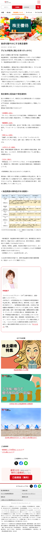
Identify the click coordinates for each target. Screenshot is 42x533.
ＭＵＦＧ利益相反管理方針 (7, 493)
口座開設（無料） (21, 477)
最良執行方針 (25, 496)
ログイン (6, 7)
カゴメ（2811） (7, 159)
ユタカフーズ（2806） (9, 147)
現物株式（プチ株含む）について (12, 450)
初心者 (8, 12)
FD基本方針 (24, 490)
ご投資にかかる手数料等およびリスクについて (12, 500)
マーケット (29, 12)
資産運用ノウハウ (18, 12)
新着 (2, 12)
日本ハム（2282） (7, 135)
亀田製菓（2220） (7, 123)
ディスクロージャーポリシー (28, 493)
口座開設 (17, 7)
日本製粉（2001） (7, 113)
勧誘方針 (3, 496)
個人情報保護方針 (5, 490)
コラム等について (7, 452)
